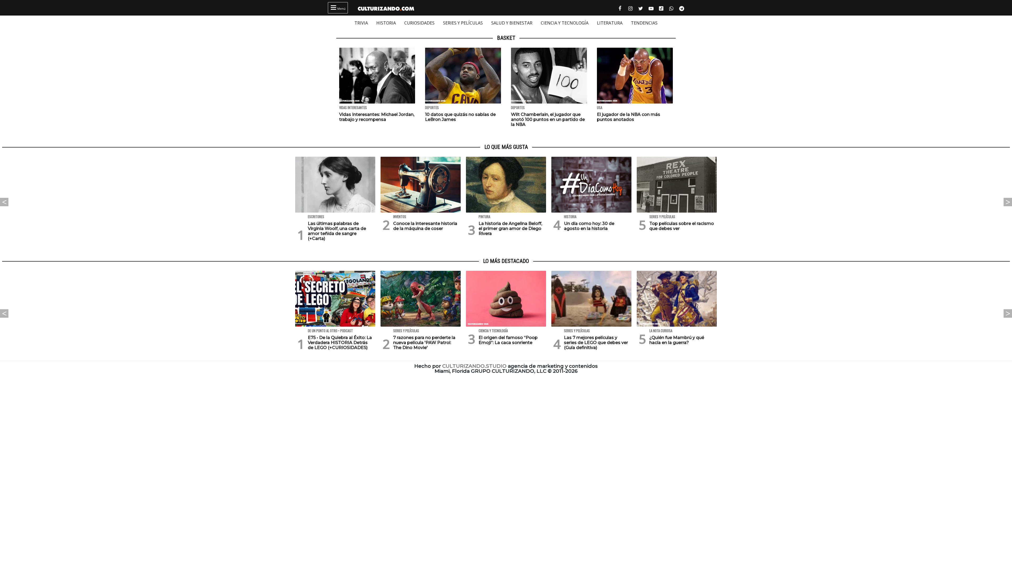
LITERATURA (609, 23)
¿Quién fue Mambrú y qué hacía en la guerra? (676, 340)
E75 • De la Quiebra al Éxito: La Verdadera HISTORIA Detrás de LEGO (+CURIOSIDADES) (340, 342)
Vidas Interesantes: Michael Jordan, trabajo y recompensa (376, 117)
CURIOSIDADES (419, 23)
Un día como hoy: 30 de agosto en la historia (589, 226)
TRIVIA (361, 23)
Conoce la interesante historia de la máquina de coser (425, 226)
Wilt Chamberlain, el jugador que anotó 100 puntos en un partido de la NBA (548, 119)
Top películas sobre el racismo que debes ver (681, 226)
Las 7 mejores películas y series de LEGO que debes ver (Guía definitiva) (596, 342)
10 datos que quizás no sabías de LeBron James (460, 117)
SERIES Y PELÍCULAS (463, 23)
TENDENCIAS (644, 23)
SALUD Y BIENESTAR (511, 23)
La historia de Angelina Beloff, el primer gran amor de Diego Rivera (510, 228)
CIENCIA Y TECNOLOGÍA (564, 23)
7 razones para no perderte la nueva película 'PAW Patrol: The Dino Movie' (424, 342)
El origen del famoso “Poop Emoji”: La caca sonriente (508, 340)
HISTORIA (386, 23)
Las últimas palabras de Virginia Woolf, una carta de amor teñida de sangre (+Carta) (337, 231)
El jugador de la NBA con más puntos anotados (628, 117)
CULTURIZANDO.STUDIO (474, 366)
